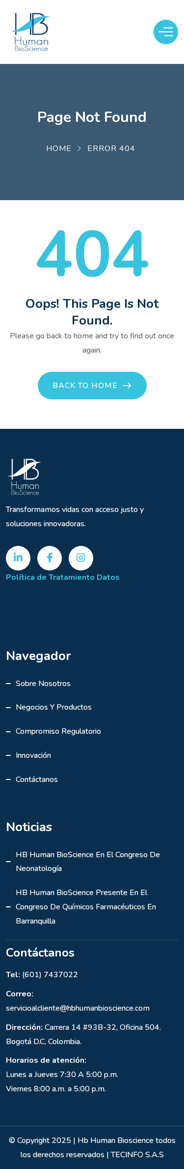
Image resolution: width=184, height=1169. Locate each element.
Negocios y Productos (54, 707)
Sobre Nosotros (43, 683)
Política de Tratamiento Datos (63, 577)
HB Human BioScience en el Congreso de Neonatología (88, 861)
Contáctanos (37, 779)
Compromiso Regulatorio (58, 731)
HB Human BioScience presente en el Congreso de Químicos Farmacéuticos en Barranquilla (86, 907)
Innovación (33, 755)
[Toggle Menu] (166, 31)
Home (59, 148)
